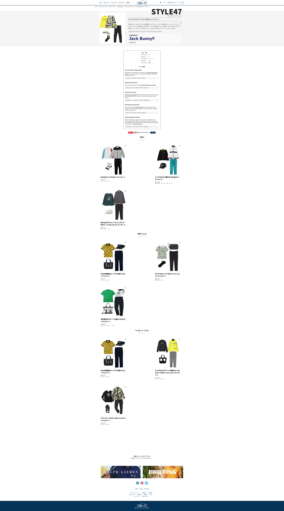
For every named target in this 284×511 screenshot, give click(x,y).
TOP (96, 6)
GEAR (136, 488)
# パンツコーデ (144, 31)
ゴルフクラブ (106, 2)
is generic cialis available (131, 94)
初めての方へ (132, 494)
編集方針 (140, 494)
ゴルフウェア (114, 2)
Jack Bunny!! (120, 6)
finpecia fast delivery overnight (148, 85)
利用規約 (144, 492)
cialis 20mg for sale (137, 123)
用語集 (145, 494)
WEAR (141, 488)
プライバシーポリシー (134, 492)
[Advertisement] (140, 164)
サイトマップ (137, 496)
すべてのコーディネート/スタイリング (107, 6)
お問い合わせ (145, 496)
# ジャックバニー (158, 31)
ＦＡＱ (150, 494)
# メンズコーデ (151, 31)
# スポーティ (137, 31)
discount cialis (139, 107)
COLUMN (146, 488)
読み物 (128, 2)
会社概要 (150, 492)
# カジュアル (131, 31)
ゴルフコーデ (122, 2)
